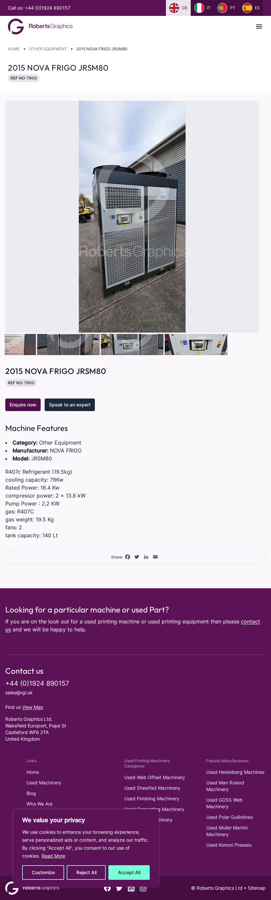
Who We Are (39, 804)
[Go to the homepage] (40, 26)
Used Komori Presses (229, 845)
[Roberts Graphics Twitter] (119, 888)
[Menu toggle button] (259, 26)
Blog (31, 793)
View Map (32, 707)
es (257, 7)
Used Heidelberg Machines (235, 772)
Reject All (86, 872)
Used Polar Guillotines (229, 817)
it (209, 7)
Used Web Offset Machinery (154, 777)
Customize (43, 872)
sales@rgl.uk (19, 692)
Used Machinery (43, 782)
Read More (53, 856)
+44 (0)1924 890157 (37, 683)
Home (14, 48)
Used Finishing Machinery (151, 798)
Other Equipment (48, 48)
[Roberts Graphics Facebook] (107, 888)
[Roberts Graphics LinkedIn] (131, 888)
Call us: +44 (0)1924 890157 (39, 8)
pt (232, 7)
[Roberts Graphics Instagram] (143, 888)
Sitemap (257, 888)
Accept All (129, 872)
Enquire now (23, 404)
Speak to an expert (70, 404)
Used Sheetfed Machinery (152, 788)
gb (184, 7)
